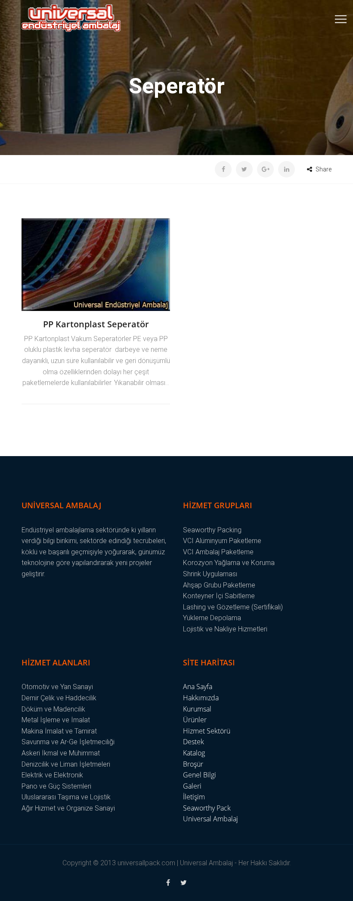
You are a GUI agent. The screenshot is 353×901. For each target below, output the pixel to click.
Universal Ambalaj (210, 818)
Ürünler (195, 719)
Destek (193, 741)
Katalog (194, 753)
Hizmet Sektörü (206, 731)
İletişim (194, 797)
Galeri (192, 786)
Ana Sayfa (197, 686)
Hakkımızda (201, 697)
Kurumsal (197, 709)
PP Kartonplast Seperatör (96, 324)
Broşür (193, 764)
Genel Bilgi (199, 775)
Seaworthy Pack (207, 808)
